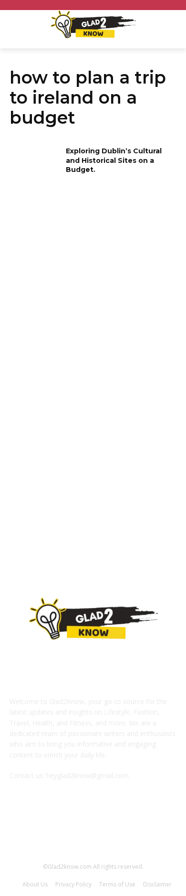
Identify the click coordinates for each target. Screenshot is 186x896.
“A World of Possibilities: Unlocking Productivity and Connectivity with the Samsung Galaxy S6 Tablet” (92, 493)
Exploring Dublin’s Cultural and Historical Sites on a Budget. (114, 160)
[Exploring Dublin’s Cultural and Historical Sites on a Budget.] (35, 164)
